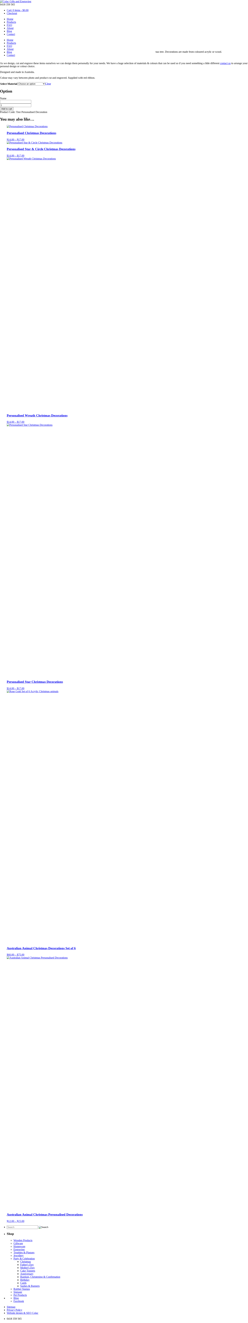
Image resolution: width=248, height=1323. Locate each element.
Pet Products (20, 1295)
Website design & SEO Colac (22, 1313)
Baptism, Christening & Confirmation (40, 1276)
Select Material (8, 83)
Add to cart (6, 109)
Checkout (12, 13)
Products (11, 22)
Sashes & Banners (30, 1286)
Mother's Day (27, 1267)
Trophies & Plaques (23, 1252)
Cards (23, 1282)
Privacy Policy (14, 1309)
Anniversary (26, 1273)
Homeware (19, 1246)
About (10, 28)
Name (3, 98)
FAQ (9, 25)
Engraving (19, 1249)
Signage (17, 1292)
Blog (9, 31)
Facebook (18, 1301)
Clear (48, 83)
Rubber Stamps (21, 1289)
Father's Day (27, 1264)
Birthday (25, 1279)
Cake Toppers (27, 1270)
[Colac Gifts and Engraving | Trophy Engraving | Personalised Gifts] (15, 1)
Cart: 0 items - (18, 10)
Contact (11, 34)
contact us (225, 63)
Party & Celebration (24, 1258)
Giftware (18, 1243)
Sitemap (11, 1306)
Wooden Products (22, 1240)
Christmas (25, 1261)
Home (10, 19)
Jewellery (18, 1255)
